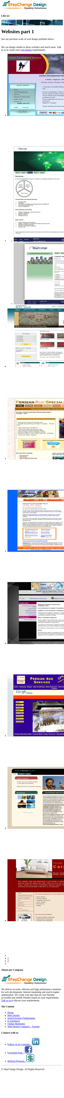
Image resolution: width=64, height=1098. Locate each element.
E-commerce (13, 1021)
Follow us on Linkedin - (19, 1044)
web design (26, 50)
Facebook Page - (16, 1052)
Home (10, 21)
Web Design (13, 1015)
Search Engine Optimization (21, 1018)
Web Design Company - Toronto (23, 1026)
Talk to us (6, 1000)
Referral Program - (16, 1061)
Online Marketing (16, 1023)
